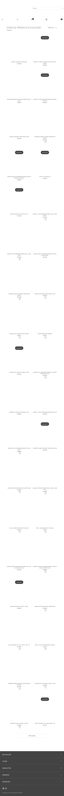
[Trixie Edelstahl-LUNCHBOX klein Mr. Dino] (44, 667)
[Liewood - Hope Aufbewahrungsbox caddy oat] (44, 396)
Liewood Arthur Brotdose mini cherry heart (19, 488)
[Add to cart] (45, 142)
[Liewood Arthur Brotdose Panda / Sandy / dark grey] (44, 472)
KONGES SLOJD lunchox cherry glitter (19, 372)
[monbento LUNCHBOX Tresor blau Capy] (19, 396)
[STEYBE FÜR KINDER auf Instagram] (6, 788)
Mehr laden (32, 735)
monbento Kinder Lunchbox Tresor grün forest (19, 294)
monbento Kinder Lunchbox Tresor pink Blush (45, 448)
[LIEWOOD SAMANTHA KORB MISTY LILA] (19, 198)
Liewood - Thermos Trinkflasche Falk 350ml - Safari (44, 62)
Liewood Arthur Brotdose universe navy (44, 606)
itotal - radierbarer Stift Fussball (45, 528)
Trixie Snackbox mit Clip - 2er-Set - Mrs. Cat (19, 645)
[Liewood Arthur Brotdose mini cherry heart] (19, 472)
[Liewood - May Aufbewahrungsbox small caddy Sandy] (44, 198)
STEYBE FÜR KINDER (17, 792)
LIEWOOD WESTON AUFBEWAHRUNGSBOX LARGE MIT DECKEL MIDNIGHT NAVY (45, 567)
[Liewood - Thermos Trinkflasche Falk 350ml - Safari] (44, 46)
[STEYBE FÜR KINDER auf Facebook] (3, 788)
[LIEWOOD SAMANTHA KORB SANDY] (19, 46)
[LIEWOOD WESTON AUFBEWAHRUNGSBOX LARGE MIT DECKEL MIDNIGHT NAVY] (44, 550)
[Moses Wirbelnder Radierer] (44, 318)
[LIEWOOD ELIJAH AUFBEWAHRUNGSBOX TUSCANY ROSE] (19, 432)
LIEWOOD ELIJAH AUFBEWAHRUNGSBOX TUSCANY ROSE (19, 448)
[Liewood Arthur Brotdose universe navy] (44, 590)
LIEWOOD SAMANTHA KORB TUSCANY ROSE (19, 136)
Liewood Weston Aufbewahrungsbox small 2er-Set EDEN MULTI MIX (19, 567)
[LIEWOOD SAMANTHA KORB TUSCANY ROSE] (19, 121)
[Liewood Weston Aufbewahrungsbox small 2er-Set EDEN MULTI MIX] (19, 550)
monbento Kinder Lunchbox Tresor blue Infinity (44, 137)
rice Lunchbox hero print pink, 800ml (19, 528)
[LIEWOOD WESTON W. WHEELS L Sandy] (19, 590)
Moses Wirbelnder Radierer (45, 333)
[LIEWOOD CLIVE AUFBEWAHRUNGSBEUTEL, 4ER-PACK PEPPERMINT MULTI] (44, 356)
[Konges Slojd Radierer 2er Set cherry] (19, 318)
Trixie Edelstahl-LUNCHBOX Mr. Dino (19, 723)
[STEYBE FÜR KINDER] (15, 11)
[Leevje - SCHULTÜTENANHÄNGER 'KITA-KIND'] (44, 629)
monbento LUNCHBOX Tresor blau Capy (19, 412)
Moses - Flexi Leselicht (45, 176)
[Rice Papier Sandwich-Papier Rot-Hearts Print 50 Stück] (19, 83)
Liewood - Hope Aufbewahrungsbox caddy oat (45, 412)
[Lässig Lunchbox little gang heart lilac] (44, 707)
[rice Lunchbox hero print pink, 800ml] (19, 512)
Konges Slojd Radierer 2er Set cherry (19, 333)
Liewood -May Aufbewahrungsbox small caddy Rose (19, 254)
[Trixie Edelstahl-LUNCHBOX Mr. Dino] (19, 707)
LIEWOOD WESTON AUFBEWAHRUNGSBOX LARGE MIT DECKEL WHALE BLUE (19, 177)
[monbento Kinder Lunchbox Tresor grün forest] (19, 278)
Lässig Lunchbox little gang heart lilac (45, 723)
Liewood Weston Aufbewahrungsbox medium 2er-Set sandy (44, 254)
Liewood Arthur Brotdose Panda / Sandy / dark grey (45, 488)
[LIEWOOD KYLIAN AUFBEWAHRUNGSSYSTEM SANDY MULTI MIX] (44, 83)
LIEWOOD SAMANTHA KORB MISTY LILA (19, 214)
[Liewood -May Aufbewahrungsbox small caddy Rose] (19, 238)
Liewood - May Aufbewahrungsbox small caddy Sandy (45, 214)
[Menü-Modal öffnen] (2, 19)
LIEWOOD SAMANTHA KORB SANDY (19, 61)
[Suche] (62, 8)
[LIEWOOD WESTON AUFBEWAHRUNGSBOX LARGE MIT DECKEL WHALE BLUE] (19, 161)
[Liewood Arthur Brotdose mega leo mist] (44, 278)
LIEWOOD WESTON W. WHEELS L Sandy (19, 606)
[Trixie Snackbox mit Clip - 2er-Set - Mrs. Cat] (19, 629)
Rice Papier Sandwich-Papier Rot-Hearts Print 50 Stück (19, 100)
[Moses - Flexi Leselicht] (44, 161)
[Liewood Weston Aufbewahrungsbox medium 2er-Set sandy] (44, 238)
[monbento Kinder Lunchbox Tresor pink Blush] (44, 432)
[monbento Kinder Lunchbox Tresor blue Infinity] (44, 121)
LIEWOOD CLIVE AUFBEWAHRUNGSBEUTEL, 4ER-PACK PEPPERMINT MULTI (45, 373)
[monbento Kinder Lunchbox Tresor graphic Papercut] (19, 667)
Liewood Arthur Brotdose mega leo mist (44, 293)
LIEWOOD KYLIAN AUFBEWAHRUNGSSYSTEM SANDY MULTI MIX (45, 100)
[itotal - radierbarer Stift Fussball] (44, 512)
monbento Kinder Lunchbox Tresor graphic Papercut (19, 684)
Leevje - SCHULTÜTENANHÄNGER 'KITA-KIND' (45, 645)
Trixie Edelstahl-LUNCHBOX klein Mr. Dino (44, 683)
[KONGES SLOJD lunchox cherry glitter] (19, 356)
